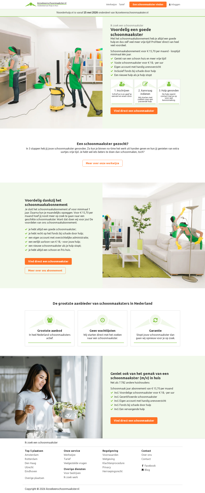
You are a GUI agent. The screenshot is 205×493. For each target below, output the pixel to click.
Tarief (122, 4)
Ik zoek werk (71, 477)
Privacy (106, 467)
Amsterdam (32, 454)
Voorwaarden (110, 454)
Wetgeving (108, 459)
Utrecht (29, 467)
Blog (147, 469)
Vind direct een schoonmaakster (134, 110)
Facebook (150, 465)
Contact (146, 459)
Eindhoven (31, 471)
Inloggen (175, 4)
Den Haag (30, 463)
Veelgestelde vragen (75, 463)
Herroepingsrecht (112, 471)
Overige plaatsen (34, 478)
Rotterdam (31, 459)
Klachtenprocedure (113, 463)
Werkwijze (111, 4)
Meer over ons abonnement (45, 270)
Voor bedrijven (72, 473)
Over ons (146, 454)
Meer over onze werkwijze (102, 163)
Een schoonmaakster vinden (148, 4)
